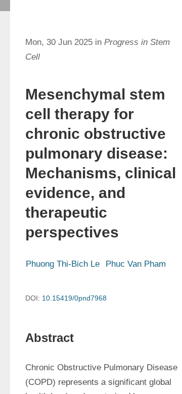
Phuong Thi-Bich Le (63, 264)
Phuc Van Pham (136, 264)
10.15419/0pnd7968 (74, 298)
